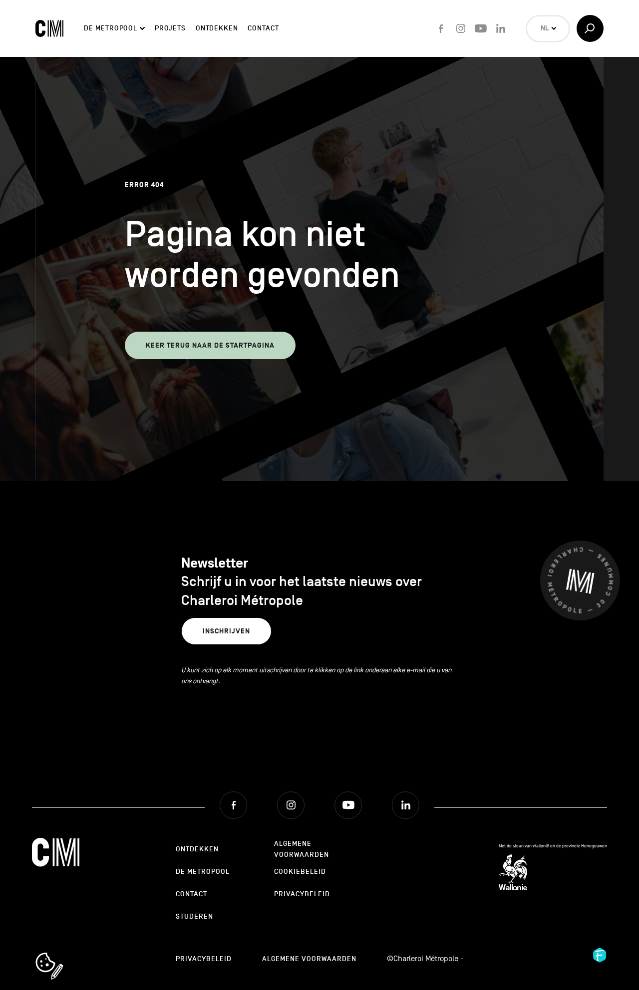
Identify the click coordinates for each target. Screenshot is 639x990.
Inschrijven (226, 631)
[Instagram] (461, 28)
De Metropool (110, 28)
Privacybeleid (302, 894)
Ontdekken (217, 28)
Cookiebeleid (300, 871)
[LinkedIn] (501, 28)
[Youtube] (481, 28)
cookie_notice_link (62, 953)
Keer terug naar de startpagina (210, 345)
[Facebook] (441, 28)
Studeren (194, 916)
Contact (263, 28)
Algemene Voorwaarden (301, 849)
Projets (170, 28)
